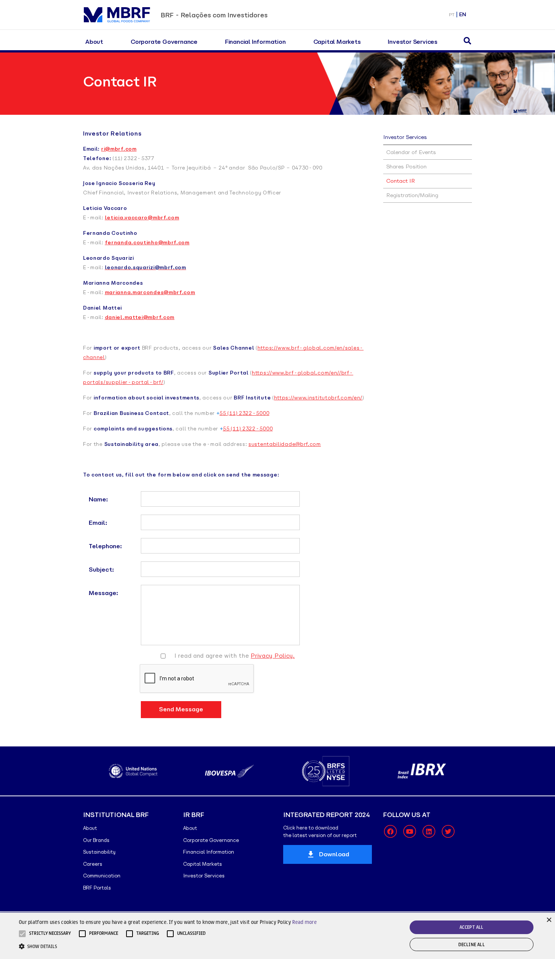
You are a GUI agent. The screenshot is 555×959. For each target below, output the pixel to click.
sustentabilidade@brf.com (284, 444)
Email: (98, 523)
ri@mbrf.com (119, 149)
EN (462, 14)
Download (334, 854)
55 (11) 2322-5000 (244, 413)
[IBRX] (422, 771)
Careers (92, 864)
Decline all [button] (471, 944)
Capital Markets (337, 41)
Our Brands (96, 840)
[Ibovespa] (229, 771)
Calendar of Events (411, 152)
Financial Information (255, 41)
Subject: (101, 570)
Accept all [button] (471, 927)
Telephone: (105, 546)
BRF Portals (97, 888)
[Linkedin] (429, 831)
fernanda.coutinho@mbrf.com (147, 242)
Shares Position (406, 166)
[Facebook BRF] (390, 831)
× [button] (548, 919)
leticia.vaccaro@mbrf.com (142, 217)
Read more (304, 922)
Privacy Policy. (273, 655)
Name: (98, 499)
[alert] (277, 936)
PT (452, 14)
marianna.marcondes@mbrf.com (150, 292)
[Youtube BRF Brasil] (409, 831)
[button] (50, 933)
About (94, 41)
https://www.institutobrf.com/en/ (318, 398)
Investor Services (412, 41)
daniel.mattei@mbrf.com (139, 317)
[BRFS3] (325, 771)
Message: (103, 593)
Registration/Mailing (412, 195)
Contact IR (400, 180)
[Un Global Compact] (133, 771)
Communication (101, 876)
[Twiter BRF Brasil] (448, 831)
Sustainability (99, 852)
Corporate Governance (164, 41)
